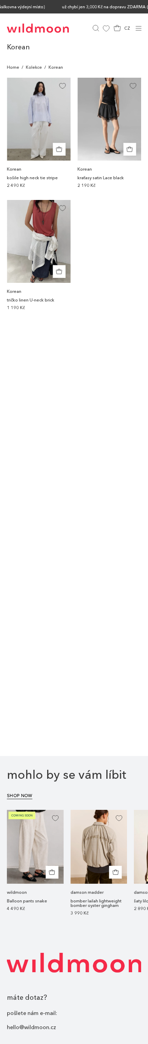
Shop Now (19, 795)
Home (13, 67)
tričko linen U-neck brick (30, 300)
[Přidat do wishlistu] (62, 86)
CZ (127, 28)
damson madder (87, 892)
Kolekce (34, 67)
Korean (14, 169)
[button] (95, 28)
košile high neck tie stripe (32, 178)
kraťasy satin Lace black (100, 178)
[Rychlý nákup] (52, 872)
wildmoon (17, 892)
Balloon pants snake (27, 901)
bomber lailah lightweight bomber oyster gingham (96, 903)
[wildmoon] (38, 28)
